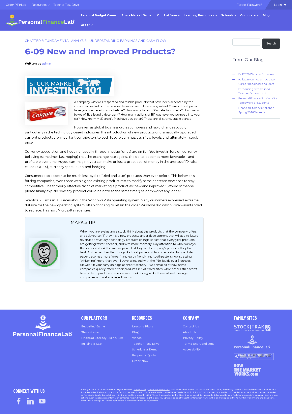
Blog (135, 332)
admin (46, 63)
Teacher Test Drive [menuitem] (66, 5)
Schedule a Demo (145, 349)
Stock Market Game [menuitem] (136, 15)
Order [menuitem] (85, 25)
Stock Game (90, 332)
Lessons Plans (142, 326)
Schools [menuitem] (227, 15)
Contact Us (191, 326)
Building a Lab (91, 343)
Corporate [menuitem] (248, 15)
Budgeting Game (93, 326)
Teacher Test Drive (146, 343)
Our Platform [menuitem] (167, 15)
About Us (189, 332)
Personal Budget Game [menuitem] (98, 15)
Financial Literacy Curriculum (102, 338)
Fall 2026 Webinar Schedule (256, 74)
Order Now (140, 361)
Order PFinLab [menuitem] (16, 5)
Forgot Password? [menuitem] (249, 5)
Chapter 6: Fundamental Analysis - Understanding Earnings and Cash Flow (95, 41)
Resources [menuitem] (39, 5)
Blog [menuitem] (266, 15)
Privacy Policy (193, 338)
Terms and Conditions (198, 343)
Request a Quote (144, 355)
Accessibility (192, 349)
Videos (137, 338)
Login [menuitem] (278, 5)
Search (271, 43)
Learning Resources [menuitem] (199, 15)
